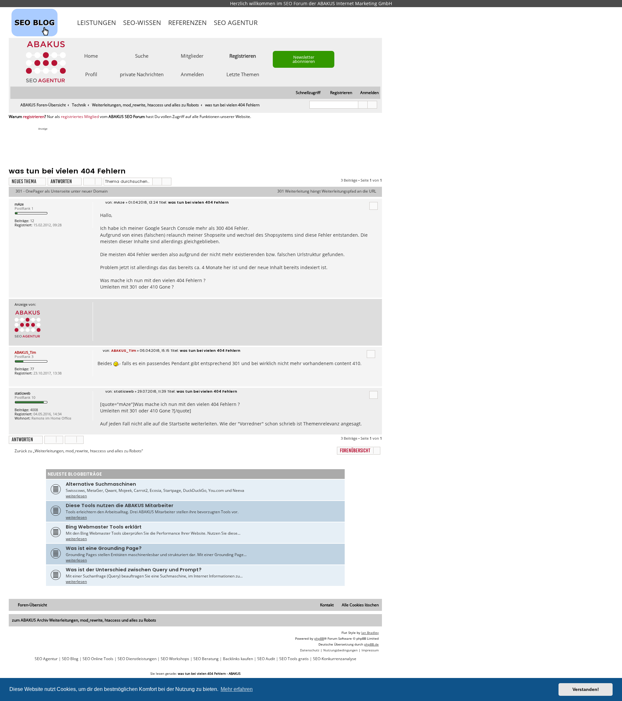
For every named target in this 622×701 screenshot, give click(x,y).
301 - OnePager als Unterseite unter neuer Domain (62, 191)
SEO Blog (70, 658)
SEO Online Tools (98, 658)
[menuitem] (366, 93)
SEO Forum (295, 3)
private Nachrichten (142, 74)
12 (32, 221)
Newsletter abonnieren (304, 59)
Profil (91, 74)
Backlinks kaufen (238, 658)
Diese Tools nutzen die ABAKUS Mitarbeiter (119, 505)
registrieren (33, 116)
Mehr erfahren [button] (237, 689)
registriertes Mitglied (80, 116)
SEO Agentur (236, 22)
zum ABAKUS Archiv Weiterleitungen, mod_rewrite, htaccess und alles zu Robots (84, 620)
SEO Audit (266, 658)
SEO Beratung (206, 658)
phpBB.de (371, 644)
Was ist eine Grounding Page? (104, 548)
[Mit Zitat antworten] (373, 206)
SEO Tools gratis (294, 658)
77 (32, 369)
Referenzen (187, 22)
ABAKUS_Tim (25, 352)
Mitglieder (192, 55)
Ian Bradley (370, 632)
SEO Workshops (175, 658)
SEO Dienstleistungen (137, 658)
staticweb (22, 393)
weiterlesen (76, 496)
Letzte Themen (242, 74)
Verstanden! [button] (585, 689)
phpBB (319, 638)
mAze (19, 204)
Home (91, 55)
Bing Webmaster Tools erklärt (104, 527)
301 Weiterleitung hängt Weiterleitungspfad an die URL (326, 191)
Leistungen (96, 22)
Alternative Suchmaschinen (101, 484)
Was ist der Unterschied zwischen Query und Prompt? (134, 569)
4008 (34, 410)
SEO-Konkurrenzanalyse (334, 658)
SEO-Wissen (142, 22)
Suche (141, 55)
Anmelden (192, 74)
